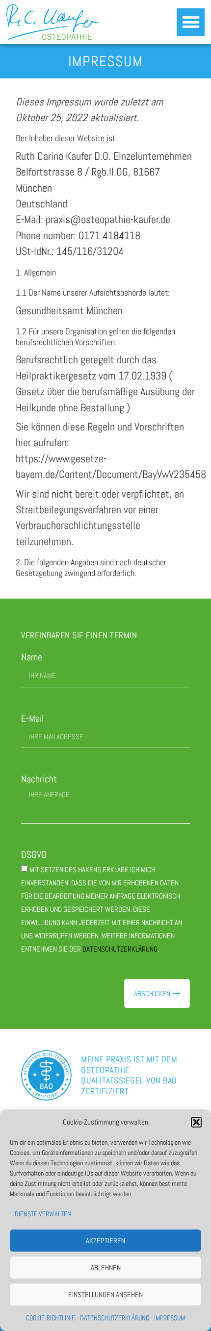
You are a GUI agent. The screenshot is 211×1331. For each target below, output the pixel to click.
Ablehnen (106, 1267)
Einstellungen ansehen (105, 1294)
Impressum (169, 1317)
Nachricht (39, 779)
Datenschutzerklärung (114, 1317)
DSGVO (34, 855)
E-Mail (32, 718)
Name (31, 657)
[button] (196, 1122)
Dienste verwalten (43, 1213)
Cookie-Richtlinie (50, 1317)
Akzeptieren (105, 1240)
